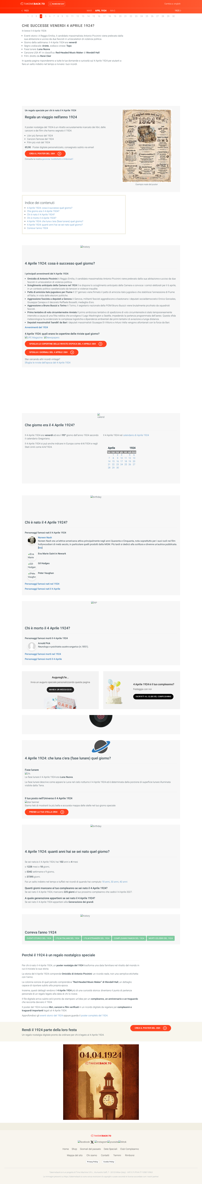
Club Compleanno (129, 1149)
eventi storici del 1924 (51, 1015)
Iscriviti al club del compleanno (153, 696)
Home (66, 1149)
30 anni (115, 881)
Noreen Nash (45, 537)
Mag (112, 10)
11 (72, 16)
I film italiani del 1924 (67, 938)
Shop (74, 1149)
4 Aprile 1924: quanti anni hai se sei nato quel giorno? (55, 224)
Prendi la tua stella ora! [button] (43, 812)
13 (83, 16)
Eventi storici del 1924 (39, 938)
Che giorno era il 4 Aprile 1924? (43, 211)
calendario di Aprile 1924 (136, 435)
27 (157, 16)
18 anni (106, 881)
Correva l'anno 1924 (37, 228)
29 (168, 16)
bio (40, 547)
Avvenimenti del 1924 (36, 327)
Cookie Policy (108, 1162)
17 (104, 16)
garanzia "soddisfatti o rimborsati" (57, 159)
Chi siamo (92, 1155)
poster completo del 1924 (94, 1015)
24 (141, 16)
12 (77, 16)
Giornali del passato (90, 1149)
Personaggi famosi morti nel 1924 (43, 654)
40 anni (123, 881)
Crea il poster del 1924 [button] (42, 153)
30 (173, 16)
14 (88, 16)
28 (163, 16)
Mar (89, 10)
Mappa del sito (75, 1155)
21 (125, 16)
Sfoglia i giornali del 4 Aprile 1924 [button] (48, 352)
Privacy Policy (92, 1162)
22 (131, 16)
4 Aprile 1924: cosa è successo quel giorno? (49, 207)
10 (67, 16)
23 (136, 16)
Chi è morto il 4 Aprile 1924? (41, 218)
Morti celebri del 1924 (161, 938)
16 (99, 16)
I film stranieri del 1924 (96, 938)
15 (93, 16)
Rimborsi (129, 1155)
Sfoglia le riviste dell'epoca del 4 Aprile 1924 (47, 362)
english (177, 4)
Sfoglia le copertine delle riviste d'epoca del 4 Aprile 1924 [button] (62, 344)
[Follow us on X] (92, 1142)
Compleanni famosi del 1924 (129, 938)
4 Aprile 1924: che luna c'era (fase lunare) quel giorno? (55, 221)
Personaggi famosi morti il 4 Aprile (43, 659)
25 (147, 16)
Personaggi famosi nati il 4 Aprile (42, 588)
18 (109, 16)
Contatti (105, 1155)
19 (115, 16)
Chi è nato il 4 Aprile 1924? (41, 214)
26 (152, 16)
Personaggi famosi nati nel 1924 (42, 583)
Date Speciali (110, 1149)
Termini (117, 1155)
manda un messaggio (60, 689)
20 (120, 16)
